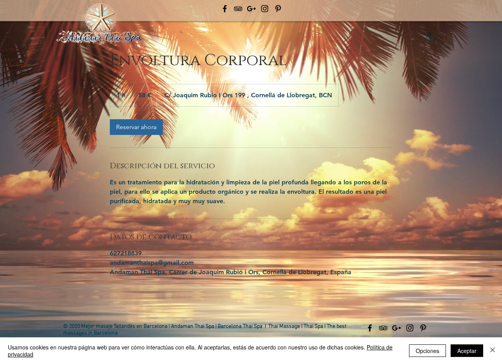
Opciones (427, 351)
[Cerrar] (492, 351)
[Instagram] (264, 8)
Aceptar (467, 351)
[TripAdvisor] (238, 8)
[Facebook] (224, 8)
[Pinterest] (278, 8)
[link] (136, 127)
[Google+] (251, 8)
